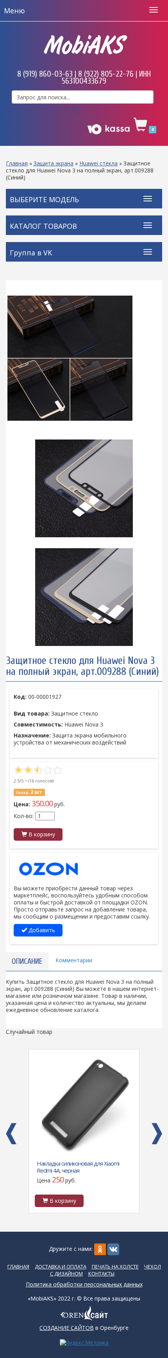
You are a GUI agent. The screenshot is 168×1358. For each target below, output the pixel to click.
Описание (27, 961)
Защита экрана (53, 163)
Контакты (101, 1273)
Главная (17, 163)
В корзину (41, 834)
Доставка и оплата (60, 1266)
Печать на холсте (115, 1266)
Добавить (41, 930)
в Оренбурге (84, 1327)
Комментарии (73, 960)
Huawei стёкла (98, 163)
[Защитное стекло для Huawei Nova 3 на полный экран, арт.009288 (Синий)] (84, 358)
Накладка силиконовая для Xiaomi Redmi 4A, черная (78, 1166)
